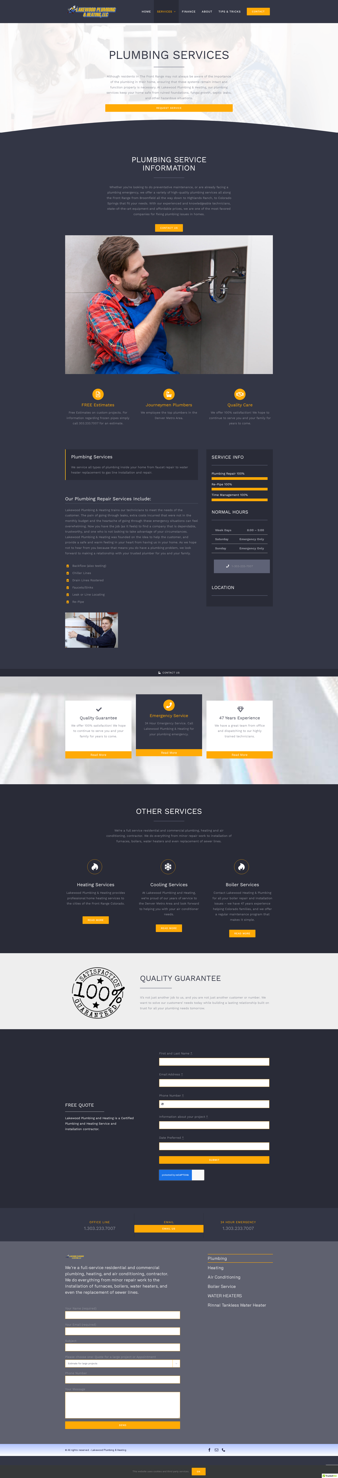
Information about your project (183, 1116)
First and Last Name (175, 1053)
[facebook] (209, 1450)
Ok (199, 1471)
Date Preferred (171, 1137)
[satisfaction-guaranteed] (98, 968)
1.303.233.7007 (99, 1228)
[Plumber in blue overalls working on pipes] (169, 236)
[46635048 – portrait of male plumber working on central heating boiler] (91, 614)
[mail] (216, 1450)
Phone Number (171, 1095)
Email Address (171, 1074)
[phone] (223, 1450)
